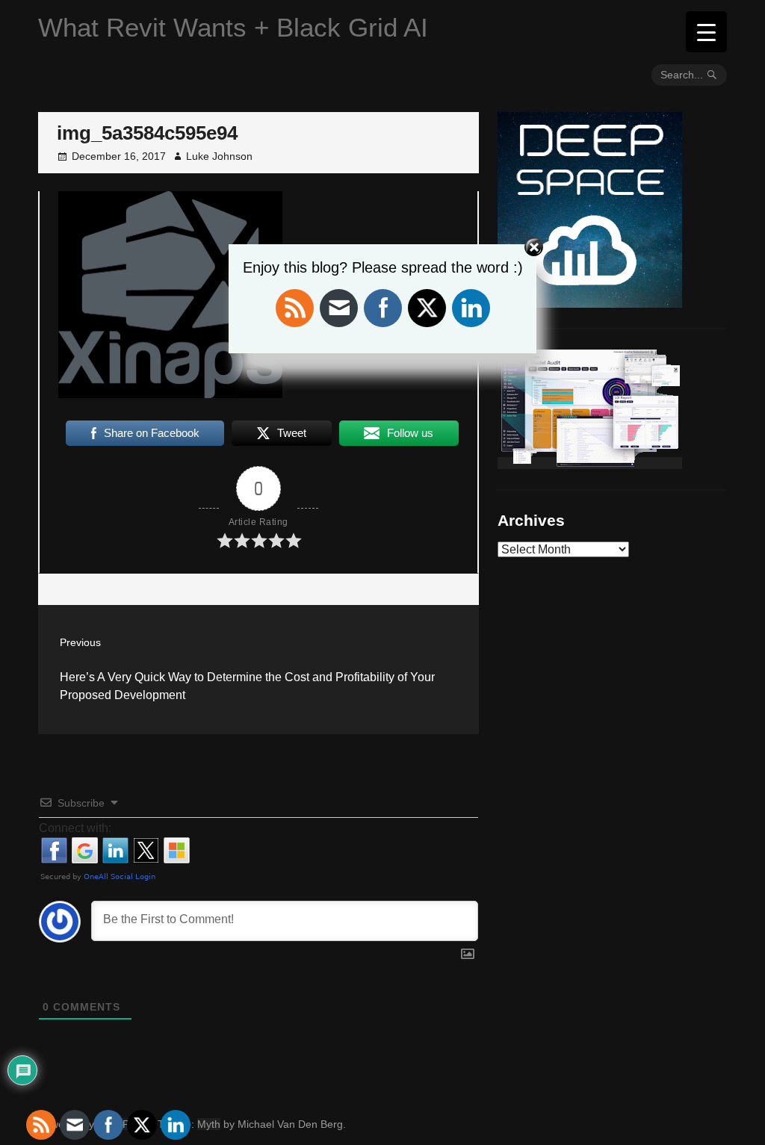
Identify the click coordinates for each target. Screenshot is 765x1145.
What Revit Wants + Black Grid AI (233, 27)
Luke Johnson (219, 156)
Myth (208, 1124)
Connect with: (75, 828)
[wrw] (590, 463)
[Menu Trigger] (706, 31)
